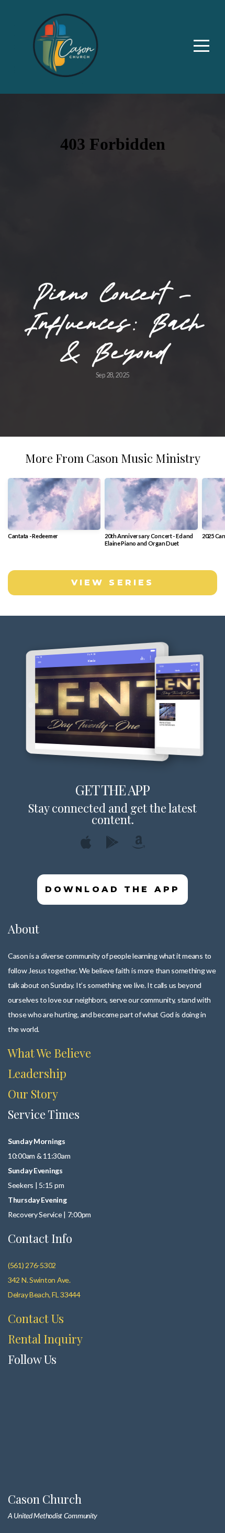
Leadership (37, 1073)
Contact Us (36, 1318)
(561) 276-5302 (32, 1265)
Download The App (113, 889)
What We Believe (49, 1053)
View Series (112, 582)
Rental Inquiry (45, 1339)
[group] (54, 513)
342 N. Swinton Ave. (39, 1279)
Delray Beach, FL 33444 (44, 1294)
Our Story (33, 1094)
